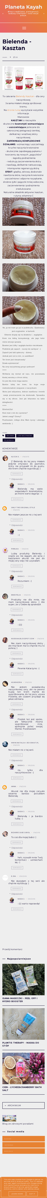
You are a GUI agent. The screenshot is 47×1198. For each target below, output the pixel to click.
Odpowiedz (16, 474)
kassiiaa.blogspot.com (22, 639)
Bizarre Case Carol (20, 832)
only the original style (23, 507)
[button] (23, 28)
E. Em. (13, 876)
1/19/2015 (31, 484)
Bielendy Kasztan (25, 96)
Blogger (7, 1138)
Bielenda (10, 436)
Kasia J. (21, 484)
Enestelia (16, 595)
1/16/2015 (25, 457)
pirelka (15, 549)
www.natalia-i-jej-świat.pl (25, 743)
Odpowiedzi (17, 479)
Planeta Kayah (23, 7)
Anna (13, 786)
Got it (32, 1194)
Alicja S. (15, 457)
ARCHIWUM (14, 1105)
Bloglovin (8, 1151)
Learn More (17, 1194)
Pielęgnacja (9, 440)
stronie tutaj (13, 110)
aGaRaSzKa (16, 682)
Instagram (8, 1145)
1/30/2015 (23, 876)
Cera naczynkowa (25, 436)
